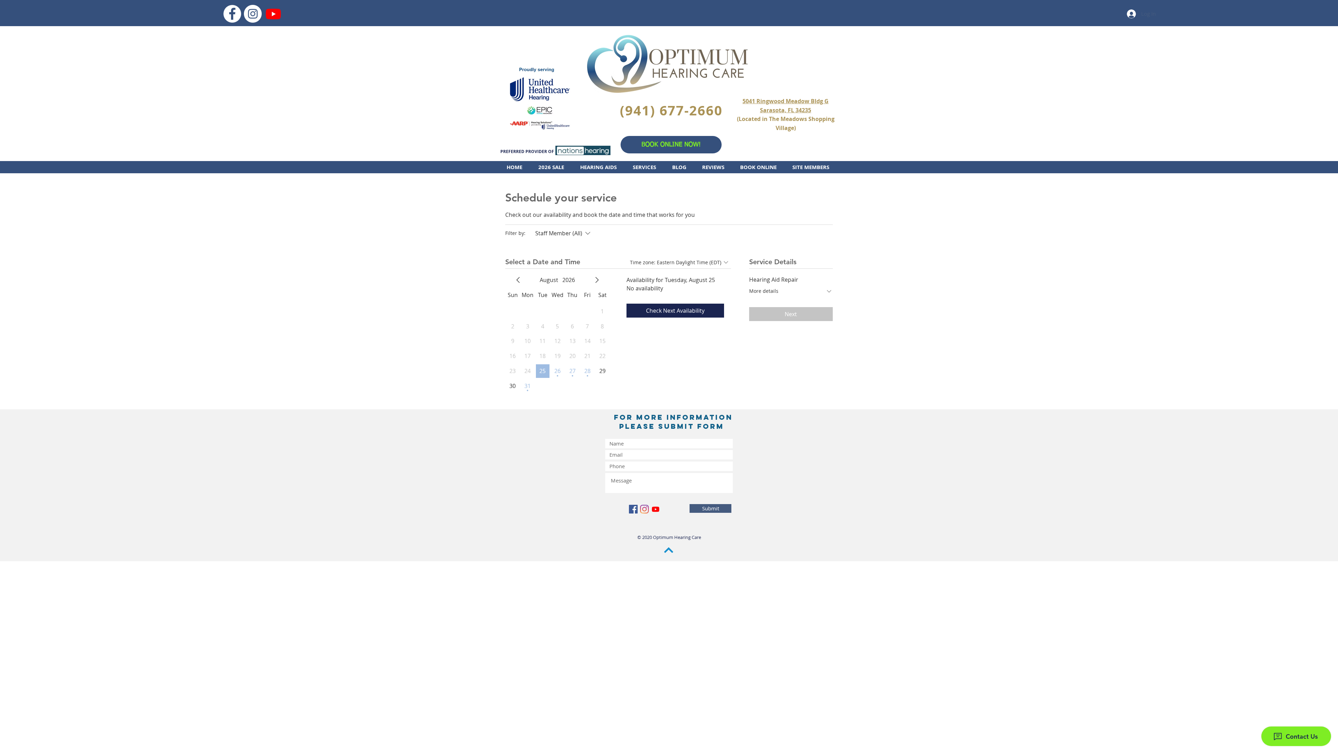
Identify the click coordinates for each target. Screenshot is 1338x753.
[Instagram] (253, 14)
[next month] (597, 280)
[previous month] (518, 280)
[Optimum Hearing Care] (273, 14)
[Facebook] (232, 14)
